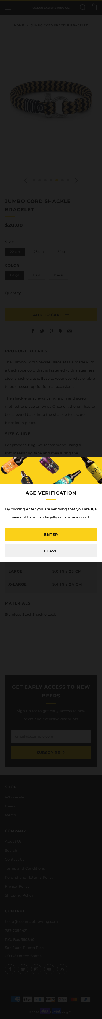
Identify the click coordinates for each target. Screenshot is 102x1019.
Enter (51, 534)
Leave (51, 551)
